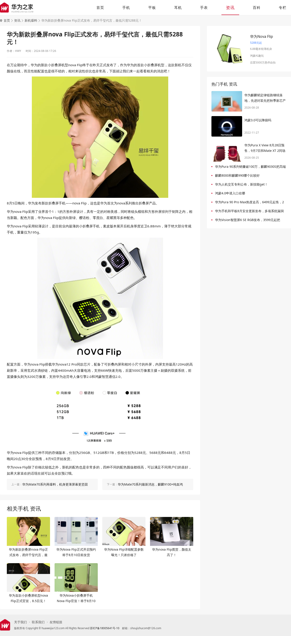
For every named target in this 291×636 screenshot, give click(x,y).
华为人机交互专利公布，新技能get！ (241, 184)
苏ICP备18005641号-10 (104, 628)
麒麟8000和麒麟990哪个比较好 (237, 175)
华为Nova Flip (261, 36)
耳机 (178, 7)
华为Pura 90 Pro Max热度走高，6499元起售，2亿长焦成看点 (249, 203)
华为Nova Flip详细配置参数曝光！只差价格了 (124, 552)
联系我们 (38, 622)
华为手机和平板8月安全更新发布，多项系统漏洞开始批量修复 (249, 212)
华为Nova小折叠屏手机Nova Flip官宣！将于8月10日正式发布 (76, 598)
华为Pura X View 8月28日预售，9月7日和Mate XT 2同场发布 (264, 148)
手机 (126, 7)
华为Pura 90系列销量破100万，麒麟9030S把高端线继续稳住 (250, 167)
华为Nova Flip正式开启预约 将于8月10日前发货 (76, 552)
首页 (100, 7)
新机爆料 (31, 20)
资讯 (230, 7)
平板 (152, 7)
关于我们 (20, 622)
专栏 (282, 7)
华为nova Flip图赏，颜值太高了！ (171, 552)
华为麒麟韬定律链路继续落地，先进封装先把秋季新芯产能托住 (265, 98)
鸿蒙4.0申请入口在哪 (230, 193)
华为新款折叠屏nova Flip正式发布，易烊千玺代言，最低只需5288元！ (28, 552)
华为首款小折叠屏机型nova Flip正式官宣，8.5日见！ (28, 598)
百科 (257, 7)
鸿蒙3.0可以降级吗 (257, 120)
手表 (204, 7)
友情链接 (56, 622)
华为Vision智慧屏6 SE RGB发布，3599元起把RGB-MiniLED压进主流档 (247, 221)
